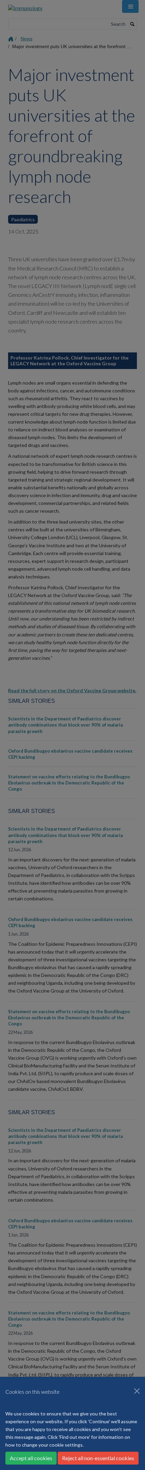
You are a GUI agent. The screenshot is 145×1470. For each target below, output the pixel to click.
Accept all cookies (31, 1458)
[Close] (137, 1391)
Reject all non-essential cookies (98, 1458)
